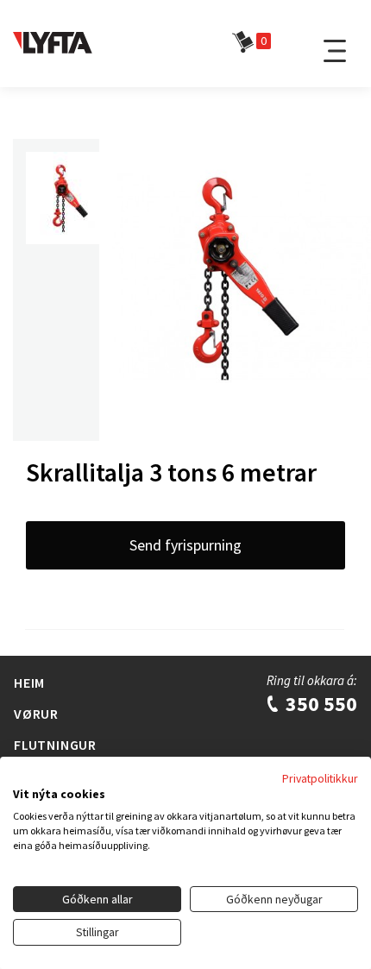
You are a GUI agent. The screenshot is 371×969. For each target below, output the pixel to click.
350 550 (319, 703)
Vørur (36, 713)
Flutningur (55, 744)
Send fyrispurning (185, 545)
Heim (29, 682)
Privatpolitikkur (320, 778)
